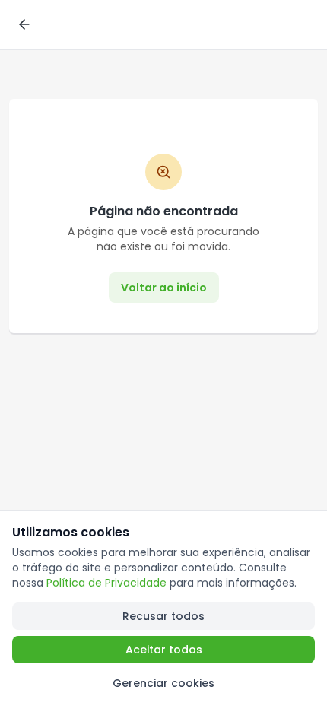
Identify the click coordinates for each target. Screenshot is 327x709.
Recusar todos (163, 616)
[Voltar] (24, 24)
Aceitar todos (163, 649)
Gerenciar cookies (163, 683)
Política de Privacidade (106, 582)
